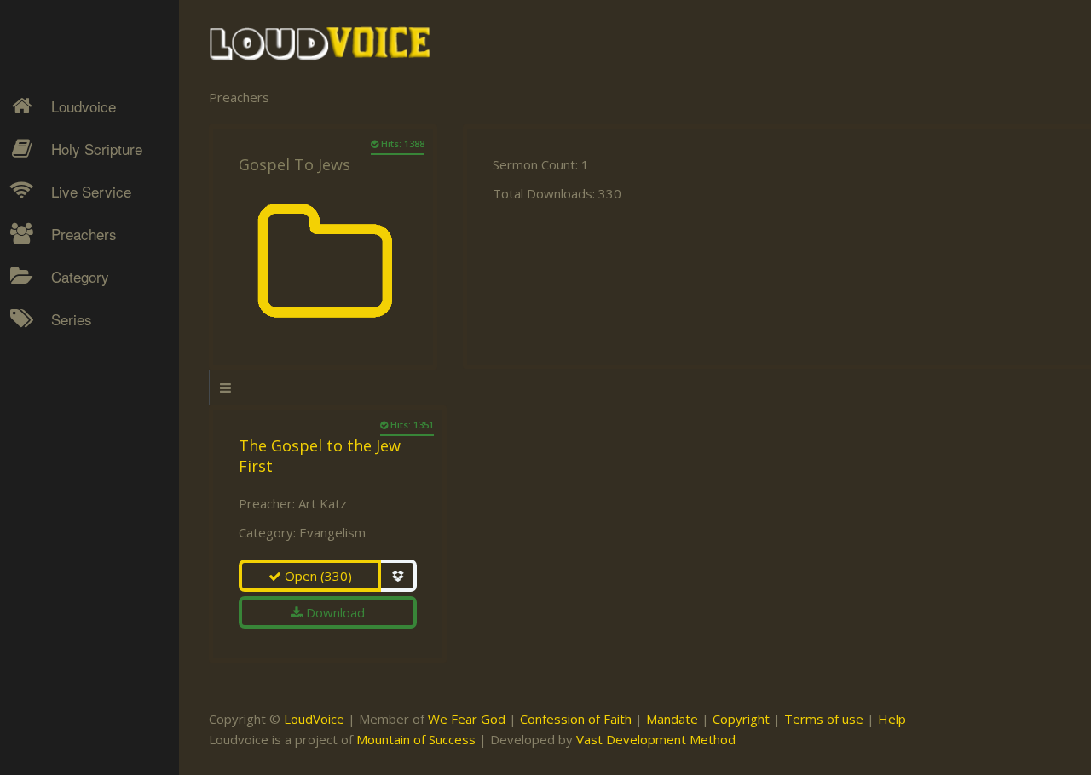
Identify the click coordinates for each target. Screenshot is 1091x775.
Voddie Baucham (86, 634)
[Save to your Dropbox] (399, 576)
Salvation (64, 494)
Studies (61, 435)
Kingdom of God (86, 375)
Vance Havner (78, 604)
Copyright (741, 718)
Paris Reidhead (82, 545)
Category (80, 276)
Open (316, 575)
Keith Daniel (72, 405)
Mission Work (78, 405)
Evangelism (332, 532)
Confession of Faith (576, 718)
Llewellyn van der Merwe (83, 475)
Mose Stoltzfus (82, 515)
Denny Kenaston (86, 345)
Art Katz (322, 503)
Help (892, 718)
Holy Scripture (96, 148)
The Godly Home (89, 524)
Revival (59, 465)
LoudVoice (314, 718)
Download (334, 612)
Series (71, 319)
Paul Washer (74, 574)
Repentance (74, 435)
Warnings (66, 465)
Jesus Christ (74, 375)
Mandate (672, 718)
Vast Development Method (656, 739)
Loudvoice (83, 106)
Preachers (84, 233)
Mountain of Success (416, 739)
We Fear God (466, 718)
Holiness (64, 345)
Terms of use (823, 718)
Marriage (65, 405)
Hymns (60, 345)
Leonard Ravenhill (89, 435)
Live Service (91, 191)
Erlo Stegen (71, 375)
